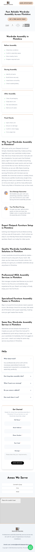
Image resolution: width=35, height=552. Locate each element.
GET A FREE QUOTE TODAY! (17, 19)
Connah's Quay (17, 484)
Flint (17, 488)
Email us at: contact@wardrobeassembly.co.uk (17, 544)
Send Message (17, 462)
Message (17, 451)
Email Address (17, 427)
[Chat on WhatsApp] (30, 547)
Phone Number (17, 435)
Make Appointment (26, 3)
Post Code (17, 443)
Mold (17, 491)
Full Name (17, 420)
